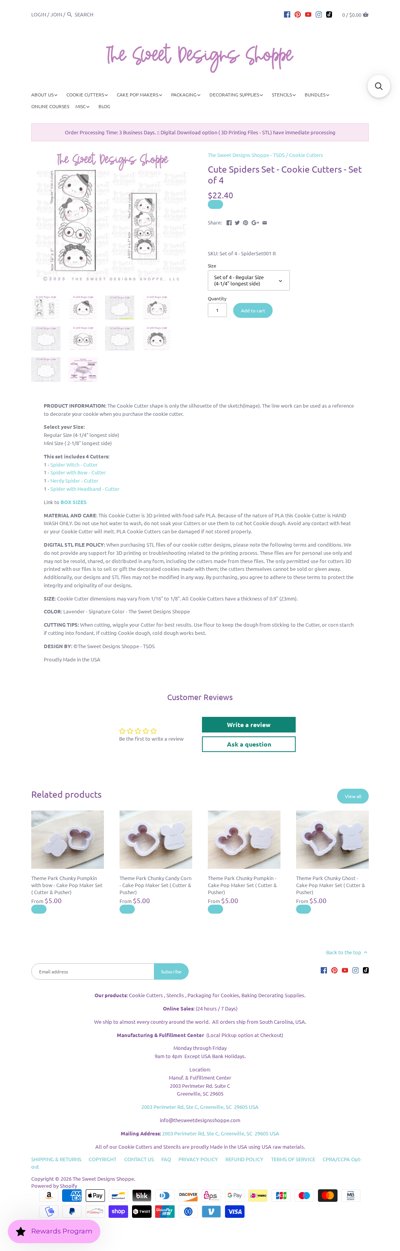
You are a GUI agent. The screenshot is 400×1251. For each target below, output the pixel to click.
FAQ (166, 1159)
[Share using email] (264, 221)
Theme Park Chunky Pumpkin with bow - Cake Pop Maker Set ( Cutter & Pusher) (66, 885)
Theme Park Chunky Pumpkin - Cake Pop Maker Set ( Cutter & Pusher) (242, 885)
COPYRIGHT (102, 1159)
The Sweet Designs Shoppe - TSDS (246, 154)
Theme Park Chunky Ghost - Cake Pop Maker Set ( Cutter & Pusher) (330, 885)
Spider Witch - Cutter (74, 464)
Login (38, 14)
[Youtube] (308, 14)
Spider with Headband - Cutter (84, 488)
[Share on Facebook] (229, 221)
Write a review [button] (249, 724)
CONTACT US (139, 1159)
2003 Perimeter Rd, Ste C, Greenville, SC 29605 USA (200, 1106)
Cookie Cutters (306, 154)
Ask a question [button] (249, 744)
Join (56, 14)
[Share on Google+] (255, 221)
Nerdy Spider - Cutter (74, 480)
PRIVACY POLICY (198, 1159)
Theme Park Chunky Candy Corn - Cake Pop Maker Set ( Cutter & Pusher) (155, 885)
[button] (379, 86)
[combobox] (96, 14)
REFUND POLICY (244, 1159)
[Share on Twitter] (237, 221)
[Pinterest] (298, 14)
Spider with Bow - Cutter (78, 472)
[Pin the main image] (245, 221)
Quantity (217, 298)
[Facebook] (287, 14)
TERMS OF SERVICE (293, 1159)
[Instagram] (319, 14)
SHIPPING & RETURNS (56, 1159)
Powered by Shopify (54, 1185)
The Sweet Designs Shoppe (103, 1178)
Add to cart (253, 310)
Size (212, 265)
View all (353, 796)
